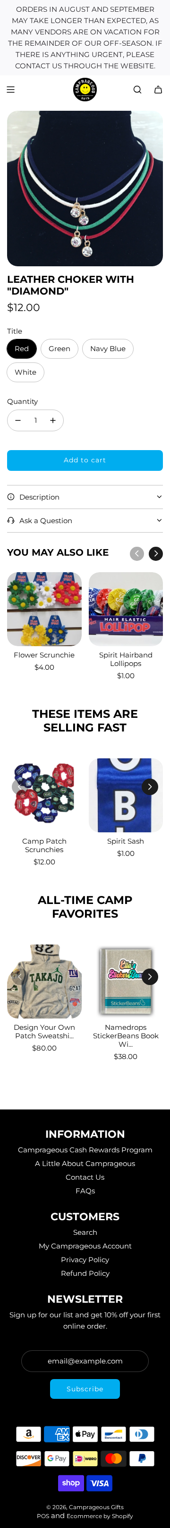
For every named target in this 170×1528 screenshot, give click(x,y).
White (25, 372)
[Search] (137, 89)
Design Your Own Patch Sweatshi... (44, 1031)
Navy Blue (108, 348)
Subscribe (85, 1389)
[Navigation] (10, 89)
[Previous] (137, 554)
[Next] (156, 554)
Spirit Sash (125, 841)
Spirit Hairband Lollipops (126, 659)
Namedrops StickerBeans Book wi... (126, 1036)
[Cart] (158, 89)
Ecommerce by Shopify (100, 1516)
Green (59, 348)
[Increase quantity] (52, 420)
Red (22, 348)
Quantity (22, 401)
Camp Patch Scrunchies (44, 845)
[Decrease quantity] (18, 420)
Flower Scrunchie (44, 654)
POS (43, 1516)
